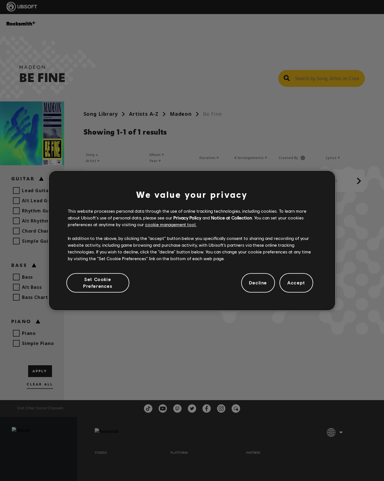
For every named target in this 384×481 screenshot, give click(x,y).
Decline (258, 282)
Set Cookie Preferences (97, 282)
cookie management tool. (170, 224)
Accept (296, 282)
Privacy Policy (187, 217)
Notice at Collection (231, 217)
